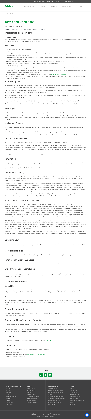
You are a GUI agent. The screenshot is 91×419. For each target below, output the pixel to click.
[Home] (5, 13)
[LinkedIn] (41, 375)
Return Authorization (31, 400)
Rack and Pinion (9, 402)
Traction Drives (9, 404)
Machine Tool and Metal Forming (55, 390)
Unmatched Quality (74, 394)
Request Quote (50, 1)
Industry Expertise (67, 6)
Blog (35, 1)
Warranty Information (32, 398)
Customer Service (31, 388)
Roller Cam (8, 398)
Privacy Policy (40, 416)
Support (43, 6)
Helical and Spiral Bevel (11, 396)
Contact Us (58, 1)
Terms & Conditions (49, 416)
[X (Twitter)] (45, 375)
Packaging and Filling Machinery (55, 396)
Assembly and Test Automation (55, 392)
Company (79, 6)
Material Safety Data (31, 394)
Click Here (49, 340)
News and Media (73, 390)
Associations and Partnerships (77, 400)
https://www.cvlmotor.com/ (58, 74)
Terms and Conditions (32, 402)
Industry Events (73, 392)
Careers (71, 402)
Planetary (8, 388)
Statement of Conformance (33, 396)
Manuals (29, 392)
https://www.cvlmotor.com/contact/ (37, 354)
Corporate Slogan (74, 398)
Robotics (50, 394)
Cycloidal (8, 400)
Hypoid (7, 394)
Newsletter (41, 1)
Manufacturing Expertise (75, 396)
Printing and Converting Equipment (56, 398)
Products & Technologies (28, 6)
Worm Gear (8, 392)
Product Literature (31, 390)
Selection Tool (54, 6)
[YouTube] (50, 375)
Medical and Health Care (54, 400)
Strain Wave (8, 390)
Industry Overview (52, 388)
